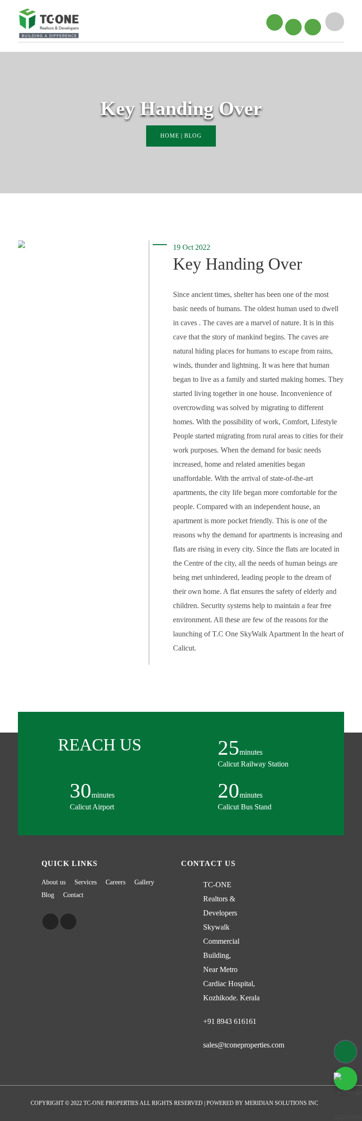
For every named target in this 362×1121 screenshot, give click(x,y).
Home (169, 135)
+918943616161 (310, 16)
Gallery (144, 882)
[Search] (334, 21)
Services (85, 882)
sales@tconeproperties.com (243, 1045)
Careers (115, 882)
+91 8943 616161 (229, 1021)
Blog (47, 894)
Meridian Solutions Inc (281, 1103)
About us (53, 882)
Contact (73, 894)
